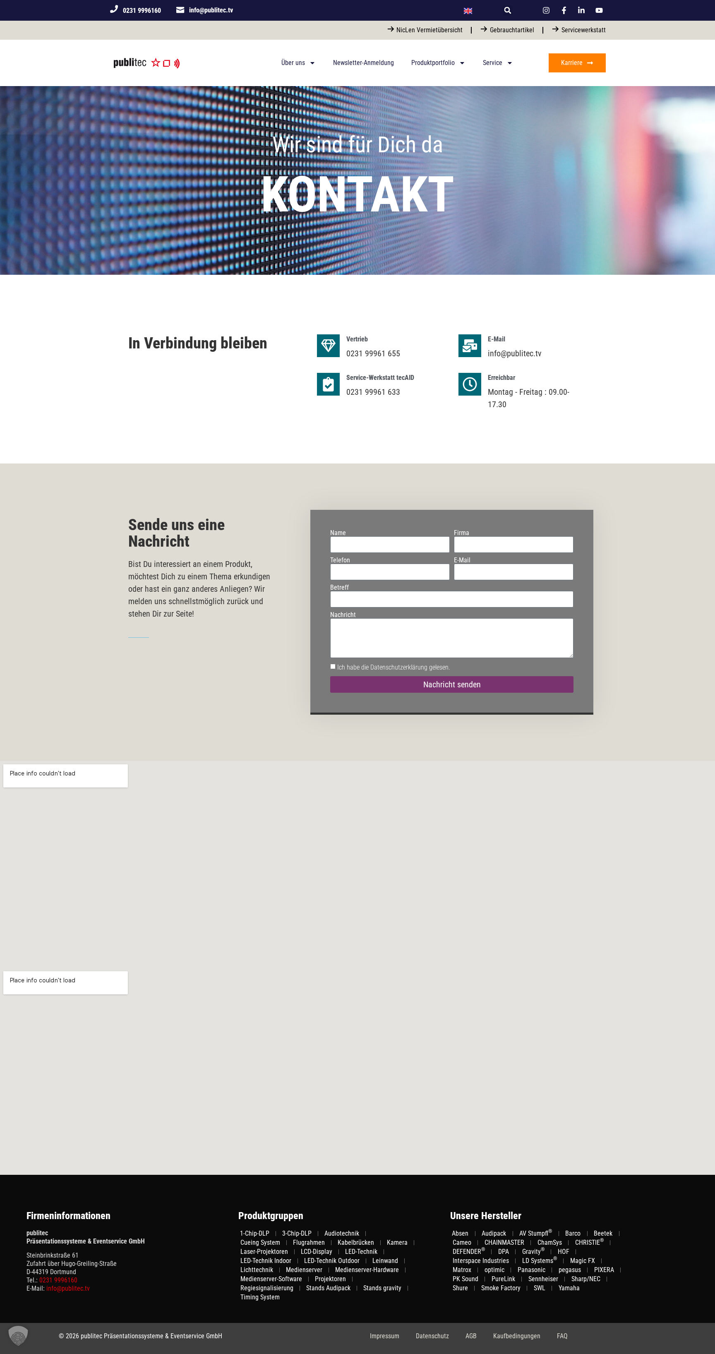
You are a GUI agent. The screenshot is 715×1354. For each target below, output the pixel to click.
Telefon (340, 560)
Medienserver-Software (271, 1279)
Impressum (384, 1336)
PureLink (503, 1279)
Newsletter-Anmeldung (363, 63)
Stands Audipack (328, 1288)
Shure (460, 1288)
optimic (494, 1270)
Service (492, 63)
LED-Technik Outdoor (332, 1261)
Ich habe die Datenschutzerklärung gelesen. (393, 667)
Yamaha (569, 1288)
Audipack (494, 1233)
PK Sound (465, 1279)
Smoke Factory (501, 1288)
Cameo (462, 1242)
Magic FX (582, 1261)
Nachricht (343, 615)
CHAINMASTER (504, 1242)
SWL (539, 1288)
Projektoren (330, 1279)
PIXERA (604, 1270)
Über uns (293, 63)
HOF (563, 1252)
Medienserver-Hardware (367, 1270)
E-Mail (462, 560)
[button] (508, 10)
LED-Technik (361, 1252)
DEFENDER (469, 1251)
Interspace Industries (481, 1261)
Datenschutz (432, 1336)
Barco (573, 1233)
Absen (460, 1233)
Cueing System (260, 1242)
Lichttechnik (256, 1270)
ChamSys (549, 1242)
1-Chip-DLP (254, 1233)
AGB (471, 1336)
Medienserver (304, 1270)
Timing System (260, 1297)
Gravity (533, 1251)
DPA (503, 1252)
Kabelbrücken (356, 1242)
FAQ (562, 1336)
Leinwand (385, 1261)
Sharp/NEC (585, 1279)
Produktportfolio (433, 63)
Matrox (462, 1270)
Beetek (603, 1233)
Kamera (397, 1242)
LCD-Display (316, 1252)
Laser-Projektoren (264, 1252)
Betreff (339, 587)
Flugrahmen (309, 1242)
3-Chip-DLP (297, 1233)
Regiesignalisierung (266, 1288)
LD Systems (539, 1260)
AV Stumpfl (535, 1233)
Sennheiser (543, 1279)
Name (338, 533)
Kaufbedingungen (516, 1336)
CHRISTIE (589, 1242)
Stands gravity (382, 1288)
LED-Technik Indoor (265, 1261)
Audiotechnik (341, 1233)
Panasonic (531, 1270)
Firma (461, 533)
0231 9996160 (58, 1280)
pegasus (570, 1270)
